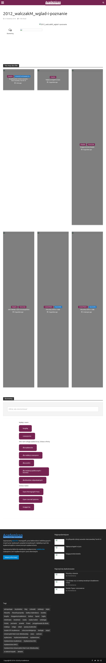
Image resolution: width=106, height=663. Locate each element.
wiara (32, 634)
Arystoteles (18, 609)
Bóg (26, 609)
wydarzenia (8, 637)
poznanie (14, 623)
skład (20, 627)
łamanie (20, 651)
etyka (47, 609)
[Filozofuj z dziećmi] (59, 576)
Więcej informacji (11, 557)
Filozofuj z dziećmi (72, 573)
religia (14, 627)
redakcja (7, 627)
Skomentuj (10, 33)
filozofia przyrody (18, 613)
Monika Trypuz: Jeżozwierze (75, 588)
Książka (10, 76)
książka (6, 616)
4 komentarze (72, 585)
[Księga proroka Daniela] (59, 556)
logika (44, 616)
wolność (39, 634)
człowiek (32, 609)
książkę (25, 428)
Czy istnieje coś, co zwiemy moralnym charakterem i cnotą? (82, 581)
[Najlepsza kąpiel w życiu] (59, 549)
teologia (40, 630)
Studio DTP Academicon (12, 630)
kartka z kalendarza (32, 613)
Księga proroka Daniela (87, 147)
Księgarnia (26, 507)
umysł (48, 630)
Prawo (28, 623)
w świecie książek (9, 651)
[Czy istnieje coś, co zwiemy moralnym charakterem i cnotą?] (59, 583)
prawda (21, 623)
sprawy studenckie (30, 627)
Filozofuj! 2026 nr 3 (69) (53, 309)
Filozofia (58, 307)
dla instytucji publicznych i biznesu (32, 471)
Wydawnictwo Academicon (12, 641)
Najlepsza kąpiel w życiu (53, 79)
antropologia (8, 609)
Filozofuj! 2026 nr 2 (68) (87, 309)
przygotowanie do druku (40, 623)
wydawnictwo (34, 637)
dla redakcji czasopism (31, 455)
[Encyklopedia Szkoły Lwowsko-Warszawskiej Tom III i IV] (59, 542)
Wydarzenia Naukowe (21, 637)
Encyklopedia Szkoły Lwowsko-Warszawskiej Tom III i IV (18, 79)
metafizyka (7, 620)
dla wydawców (28, 447)
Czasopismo (48, 307)
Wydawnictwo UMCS (10, 644)
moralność (17, 620)
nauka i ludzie (33, 620)
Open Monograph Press (31, 492)
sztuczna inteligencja (29, 630)
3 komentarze (72, 590)
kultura (30, 616)
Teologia (91, 144)
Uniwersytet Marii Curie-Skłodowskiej (16, 634)
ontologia (43, 620)
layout (37, 616)
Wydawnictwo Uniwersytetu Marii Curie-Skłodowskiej (21, 648)
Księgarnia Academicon (18, 616)
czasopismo (27, 436)
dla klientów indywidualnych (33, 480)
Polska (6, 623)
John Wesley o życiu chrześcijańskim (19, 309)
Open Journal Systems (31, 499)
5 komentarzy (72, 575)
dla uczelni (26, 463)
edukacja (40, 609)
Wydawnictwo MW (30, 641)
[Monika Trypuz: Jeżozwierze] (59, 591)
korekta (43, 613)
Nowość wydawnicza (22, 76)
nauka (24, 620)
